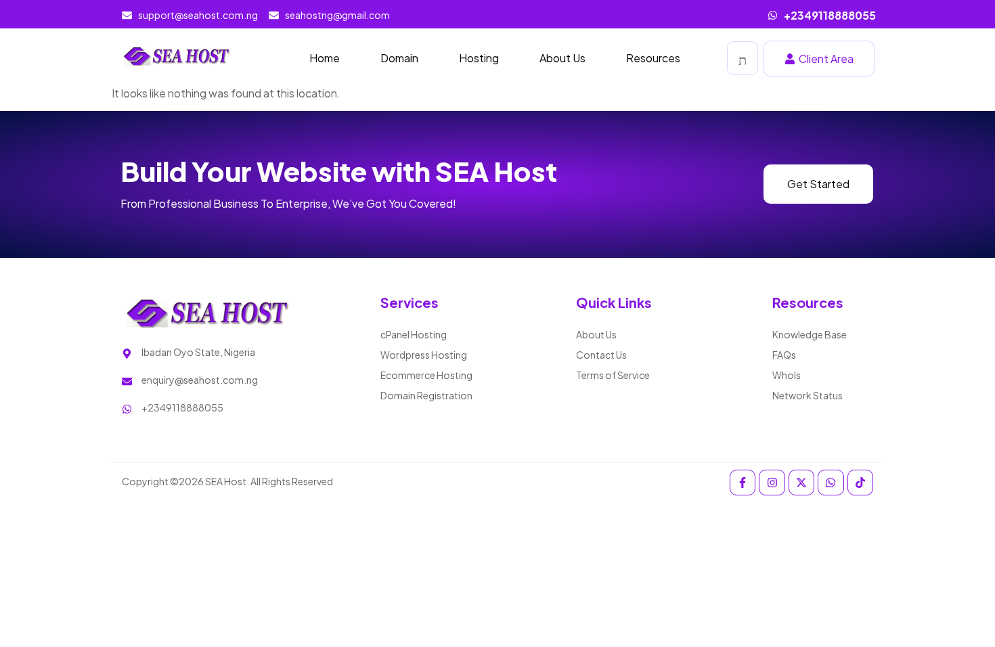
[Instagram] (771, 482)
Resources (653, 58)
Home (324, 58)
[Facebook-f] (742, 482)
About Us (562, 58)
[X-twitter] (801, 482)
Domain (399, 58)
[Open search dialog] (742, 58)
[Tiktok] (860, 482)
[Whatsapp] (830, 482)
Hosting (479, 58)
